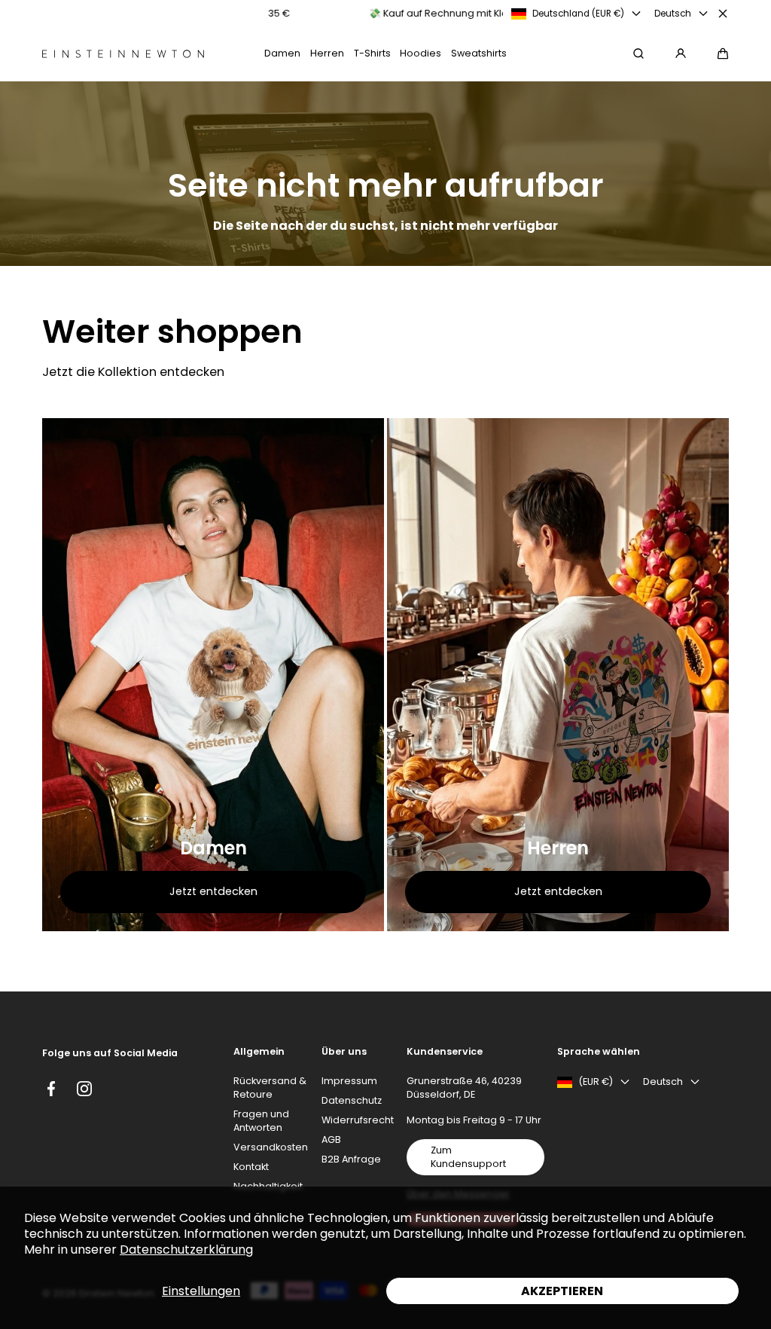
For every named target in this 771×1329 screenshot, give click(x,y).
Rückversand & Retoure (269, 1087)
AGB (331, 1139)
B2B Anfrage (351, 1159)
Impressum (349, 1080)
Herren (558, 848)
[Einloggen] (681, 53)
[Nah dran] (723, 14)
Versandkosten (270, 1147)
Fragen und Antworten (261, 1121)
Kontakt (251, 1166)
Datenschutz (352, 1100)
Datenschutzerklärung (186, 1249)
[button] (723, 53)
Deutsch (672, 14)
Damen (213, 848)
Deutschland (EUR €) (578, 14)
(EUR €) (595, 1081)
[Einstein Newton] (123, 54)
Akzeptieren (562, 1291)
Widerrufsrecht (358, 1120)
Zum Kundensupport (468, 1157)
